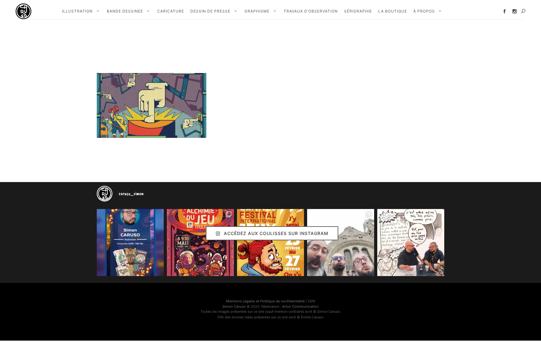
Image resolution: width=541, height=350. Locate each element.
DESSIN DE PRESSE (210, 11)
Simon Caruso (234, 306)
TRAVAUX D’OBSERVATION (311, 11)
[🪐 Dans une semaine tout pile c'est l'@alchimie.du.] (200, 242)
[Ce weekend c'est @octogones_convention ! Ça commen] (130, 242)
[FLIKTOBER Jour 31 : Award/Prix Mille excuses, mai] (410, 242)
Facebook (504, 11)
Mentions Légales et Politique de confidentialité (265, 301)
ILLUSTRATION (77, 11)
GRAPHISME (257, 11)
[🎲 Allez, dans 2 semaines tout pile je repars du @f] (270, 242)
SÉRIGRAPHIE (358, 11)
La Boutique (392, 11)
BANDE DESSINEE (125, 11)
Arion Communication (300, 306)
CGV (311, 301)
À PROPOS (424, 11)
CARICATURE (170, 11)
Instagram (515, 11)
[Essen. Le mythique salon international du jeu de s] (340, 242)
